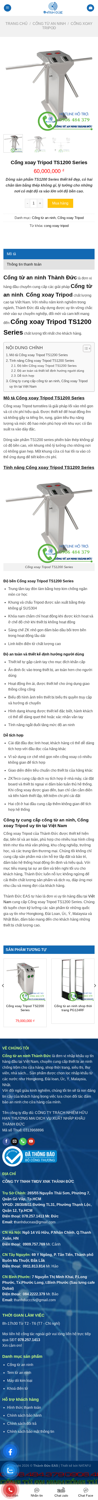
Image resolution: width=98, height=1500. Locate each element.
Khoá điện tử (17, 1388)
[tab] (49, 254)
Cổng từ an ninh (49, 24)
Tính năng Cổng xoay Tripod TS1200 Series (41, 360)
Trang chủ (16, 24)
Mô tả (11, 254)
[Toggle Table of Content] (85, 348)
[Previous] (11, 86)
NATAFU (85, 1465)
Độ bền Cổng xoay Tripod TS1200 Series (47, 365)
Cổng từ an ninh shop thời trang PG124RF (73, 1008)
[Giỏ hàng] (90, 8)
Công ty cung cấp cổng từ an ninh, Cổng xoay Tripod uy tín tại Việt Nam (48, 383)
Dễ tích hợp (25, 375)
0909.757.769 (33, 1244)
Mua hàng (60, 203)
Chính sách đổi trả (21, 1424)
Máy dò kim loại (19, 1380)
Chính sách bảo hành (24, 1415)
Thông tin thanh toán (24, 264)
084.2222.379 (33, 1294)
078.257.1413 (33, 1216)
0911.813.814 (33, 1266)
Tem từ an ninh (19, 1373)
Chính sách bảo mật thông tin (30, 1431)
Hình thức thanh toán (24, 1407)
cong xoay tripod (56, 226)
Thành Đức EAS (45, 1465)
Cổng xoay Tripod (70, 218)
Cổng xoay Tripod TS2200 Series (25, 1008)
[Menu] (7, 8)
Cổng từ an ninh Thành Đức (40, 277)
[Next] (87, 86)
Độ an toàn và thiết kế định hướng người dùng (50, 370)
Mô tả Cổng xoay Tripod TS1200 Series (38, 355)
